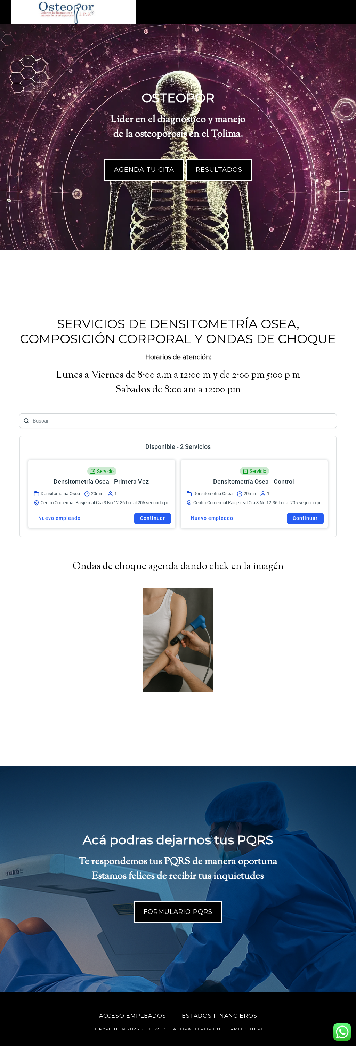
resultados (219, 170)
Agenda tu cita (144, 170)
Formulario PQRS (178, 912)
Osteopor (73, 12)
